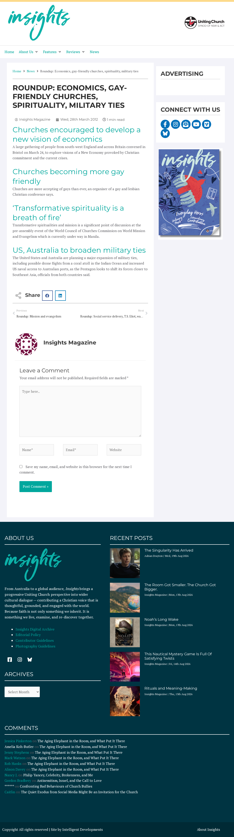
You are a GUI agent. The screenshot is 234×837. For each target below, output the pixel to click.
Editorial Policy (29, 634)
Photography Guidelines (35, 646)
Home (17, 71)
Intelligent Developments (82, 829)
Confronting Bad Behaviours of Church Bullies (56, 786)
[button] (28, 52)
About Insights (208, 829)
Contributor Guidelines (35, 640)
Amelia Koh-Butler (19, 746)
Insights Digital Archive (35, 629)
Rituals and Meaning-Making (170, 688)
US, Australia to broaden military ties (79, 250)
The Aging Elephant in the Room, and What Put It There (81, 741)
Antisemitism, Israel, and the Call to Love (69, 780)
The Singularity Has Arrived (168, 550)
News (31, 71)
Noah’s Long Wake (161, 619)
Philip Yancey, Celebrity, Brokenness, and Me (58, 775)
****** (9, 786)
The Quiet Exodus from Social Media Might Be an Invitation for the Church (79, 792)
